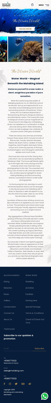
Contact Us (9, 313)
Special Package (33, 307)
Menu (41, 5)
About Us (8, 319)
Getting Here (31, 300)
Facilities (29, 294)
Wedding (30, 281)
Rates (6, 294)
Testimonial (9, 329)
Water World (31, 275)
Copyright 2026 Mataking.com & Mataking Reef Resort (13, 392)
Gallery (7, 300)
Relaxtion (8, 288)
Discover (25, 16)
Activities (30, 288)
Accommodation (11, 275)
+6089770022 (10, 360)
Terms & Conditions (35, 313)
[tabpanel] (25, 21)
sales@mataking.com (14, 370)
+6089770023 (10, 378)
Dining (6, 281)
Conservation (10, 307)
